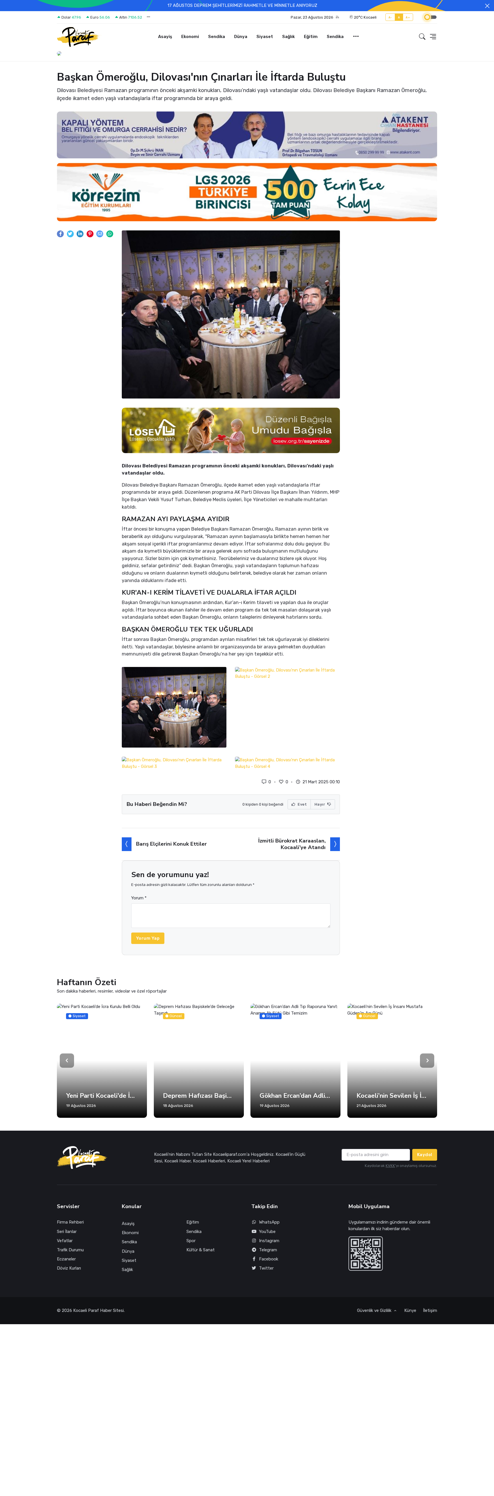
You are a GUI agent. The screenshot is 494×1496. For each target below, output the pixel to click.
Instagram (269, 1240)
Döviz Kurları (69, 1268)
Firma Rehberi (70, 1222)
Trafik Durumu (70, 1249)
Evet (302, 804)
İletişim (430, 1310)
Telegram (268, 1249)
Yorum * (139, 898)
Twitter (266, 1268)
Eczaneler (66, 1259)
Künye (410, 1310)
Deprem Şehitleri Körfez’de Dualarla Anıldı (392, 1096)
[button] (315, 17)
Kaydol (424, 1154)
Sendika (216, 36)
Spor (191, 1240)
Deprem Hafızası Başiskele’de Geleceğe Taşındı (102, 1096)
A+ (408, 17)
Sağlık (288, 36)
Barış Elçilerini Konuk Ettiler (171, 844)
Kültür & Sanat (200, 1249)
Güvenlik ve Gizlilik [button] (375, 1310)
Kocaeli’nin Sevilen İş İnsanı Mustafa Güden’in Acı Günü (295, 1096)
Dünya (240, 36)
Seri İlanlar (67, 1231)
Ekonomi (190, 36)
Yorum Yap (148, 938)
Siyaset (264, 36)
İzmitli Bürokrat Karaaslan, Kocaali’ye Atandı (292, 844)
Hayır (320, 804)
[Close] (487, 6)
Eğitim (311, 36)
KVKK (390, 1166)
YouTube (267, 1231)
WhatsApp (269, 1222)
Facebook (268, 1259)
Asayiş (165, 36)
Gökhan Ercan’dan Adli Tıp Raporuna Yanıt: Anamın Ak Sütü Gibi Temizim (199, 1096)
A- (390, 17)
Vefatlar (65, 1240)
